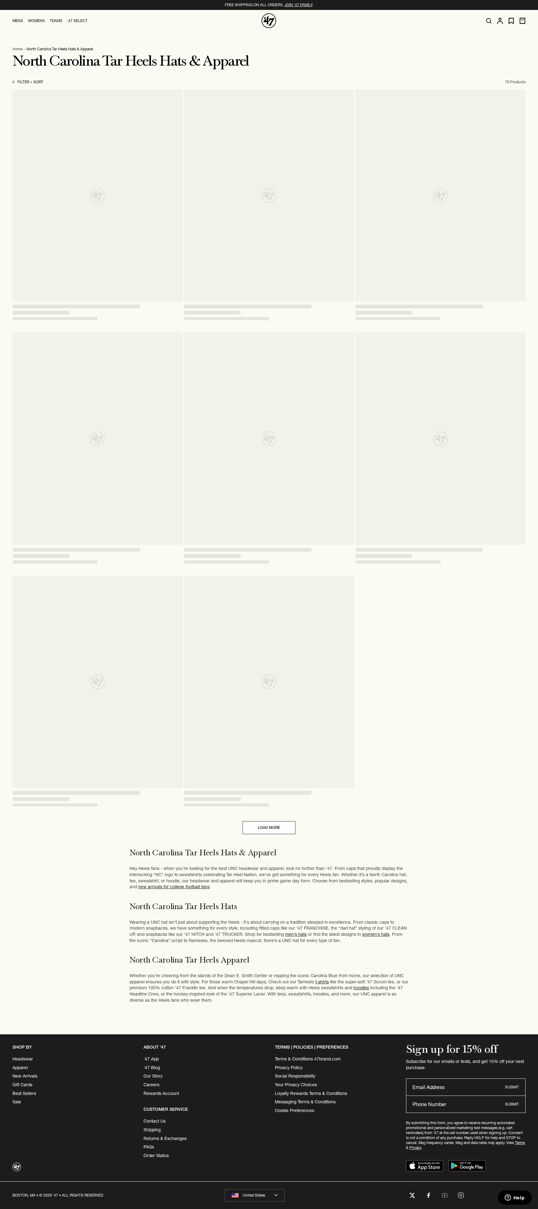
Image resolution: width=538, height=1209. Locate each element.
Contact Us (155, 1121)
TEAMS (56, 20)
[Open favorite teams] (511, 21)
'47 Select (77, 20)
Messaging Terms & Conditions (305, 1102)
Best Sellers (24, 1093)
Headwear (22, 1059)
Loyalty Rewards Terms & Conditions (311, 1093)
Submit (512, 1087)
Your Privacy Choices (296, 1084)
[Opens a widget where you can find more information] (515, 1198)
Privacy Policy (289, 1067)
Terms (520, 1142)
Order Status (156, 1155)
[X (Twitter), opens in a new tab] (412, 1195)
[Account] (500, 21)
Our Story (153, 1076)
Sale (16, 1102)
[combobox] (255, 1195)
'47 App (151, 1059)
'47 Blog (152, 1067)
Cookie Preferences (294, 1110)
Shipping (152, 1130)
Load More (269, 827)
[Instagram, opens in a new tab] (461, 1195)
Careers (151, 1084)
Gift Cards (22, 1084)
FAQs (149, 1147)
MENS (17, 20)
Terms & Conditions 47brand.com (308, 1059)
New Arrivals (24, 1076)
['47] (269, 20)
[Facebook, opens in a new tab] (428, 1195)
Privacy (415, 1147)
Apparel (20, 1067)
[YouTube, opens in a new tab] (444, 1195)
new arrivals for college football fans (174, 887)
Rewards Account (161, 1093)
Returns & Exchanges (165, 1138)
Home (17, 49)
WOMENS (36, 20)
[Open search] (489, 21)
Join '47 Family (298, 4)
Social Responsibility (295, 1076)
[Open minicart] (522, 21)
